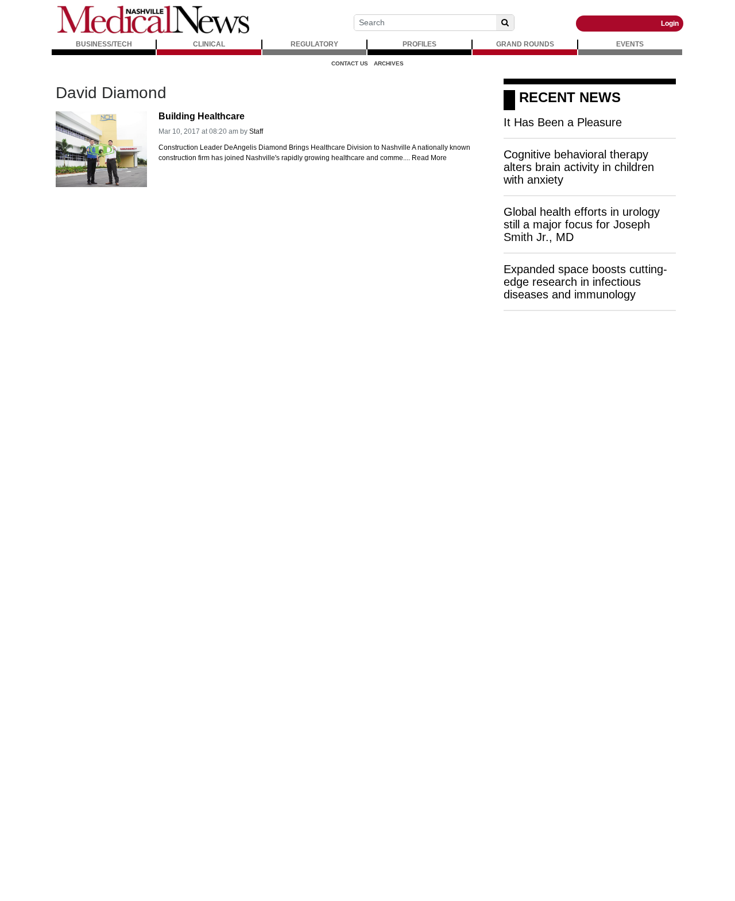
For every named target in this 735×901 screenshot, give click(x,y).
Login (670, 24)
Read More (429, 158)
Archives (389, 63)
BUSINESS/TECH (104, 44)
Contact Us (349, 63)
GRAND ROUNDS (525, 44)
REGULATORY (314, 44)
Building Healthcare (201, 116)
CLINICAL (209, 44)
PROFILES (419, 44)
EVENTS (630, 44)
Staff (256, 131)
